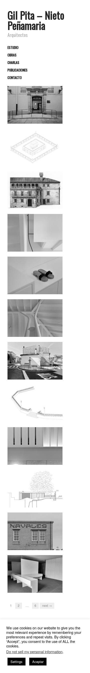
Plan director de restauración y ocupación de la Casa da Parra (37, 199)
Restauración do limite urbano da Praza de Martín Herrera (37, 415)
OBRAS (12, 55)
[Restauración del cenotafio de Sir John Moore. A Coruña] (35, 147)
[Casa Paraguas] (35, 317)
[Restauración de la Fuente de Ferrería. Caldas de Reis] (35, 360)
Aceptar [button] (38, 661)
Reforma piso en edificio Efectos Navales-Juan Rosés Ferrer (36, 540)
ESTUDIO (13, 47)
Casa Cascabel (48, 246)
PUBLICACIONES (18, 70)
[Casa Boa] (35, 275)
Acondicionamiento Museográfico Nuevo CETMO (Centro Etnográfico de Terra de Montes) (37, 580)
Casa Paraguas (48, 332)
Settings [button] (16, 661)
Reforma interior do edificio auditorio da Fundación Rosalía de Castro (36, 455)
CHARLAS (13, 62)
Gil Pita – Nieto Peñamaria (36, 20)
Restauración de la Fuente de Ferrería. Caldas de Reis (37, 372)
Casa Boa (52, 289)
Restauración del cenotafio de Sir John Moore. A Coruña (37, 159)
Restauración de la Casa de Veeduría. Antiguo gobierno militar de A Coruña (35, 114)
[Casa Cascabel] (35, 232)
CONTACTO (15, 78)
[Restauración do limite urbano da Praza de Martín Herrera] (35, 403)
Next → (47, 605)
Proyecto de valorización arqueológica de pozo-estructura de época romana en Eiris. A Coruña (36, 495)
